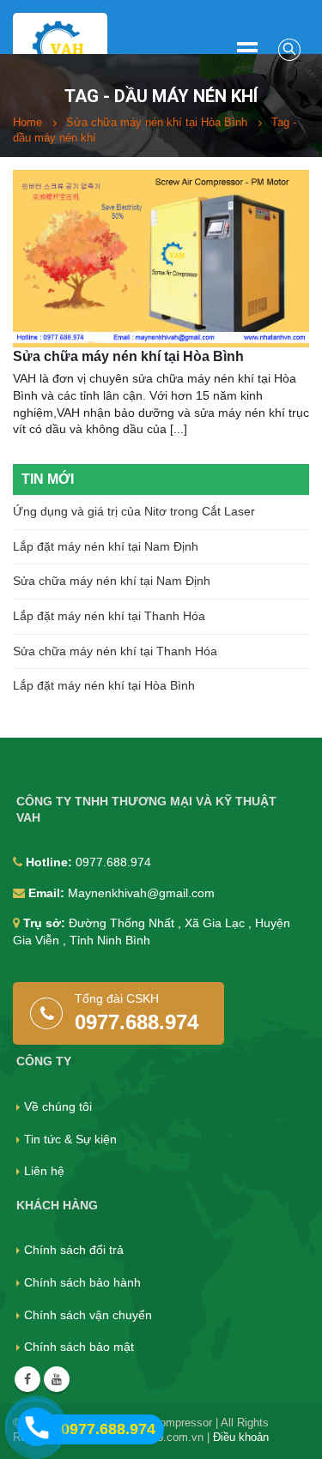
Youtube (57, 1379)
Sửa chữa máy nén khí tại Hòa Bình (128, 356)
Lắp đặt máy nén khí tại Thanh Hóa (109, 616)
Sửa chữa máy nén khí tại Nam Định (111, 581)
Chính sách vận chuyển (88, 1315)
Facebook (27, 1379)
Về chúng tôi (58, 1106)
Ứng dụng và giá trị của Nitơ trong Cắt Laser (134, 511)
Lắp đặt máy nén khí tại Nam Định (105, 546)
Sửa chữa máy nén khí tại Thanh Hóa (115, 651)
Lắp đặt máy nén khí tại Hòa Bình (104, 685)
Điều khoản (241, 1438)
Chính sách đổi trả (74, 1250)
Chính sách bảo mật (79, 1346)
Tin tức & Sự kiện (70, 1139)
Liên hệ (44, 1171)
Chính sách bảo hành (82, 1282)
